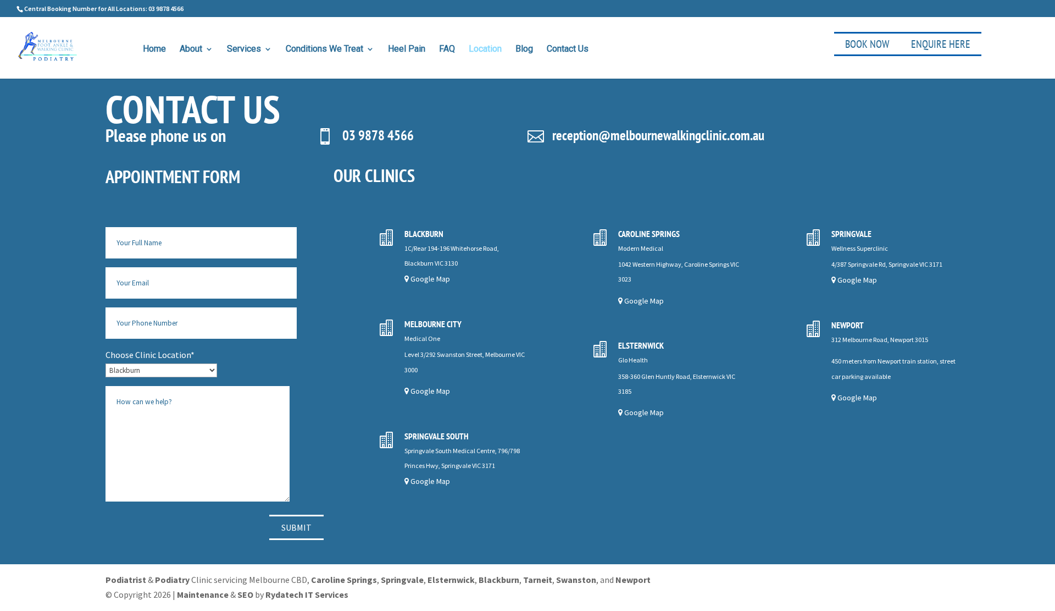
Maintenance (203, 594)
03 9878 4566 (378, 135)
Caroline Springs (344, 579)
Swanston (576, 579)
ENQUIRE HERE (940, 44)
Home (154, 49)
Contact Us (567, 49)
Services (244, 49)
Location (485, 49)
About (191, 49)
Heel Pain (406, 49)
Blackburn (499, 579)
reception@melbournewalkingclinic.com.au (658, 135)
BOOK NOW (867, 44)
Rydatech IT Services (306, 594)
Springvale (402, 579)
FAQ (447, 49)
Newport (633, 579)
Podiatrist (126, 579)
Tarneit (537, 579)
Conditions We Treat (324, 49)
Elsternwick (451, 579)
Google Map (429, 279)
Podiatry (172, 579)
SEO (245, 594)
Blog (524, 49)
